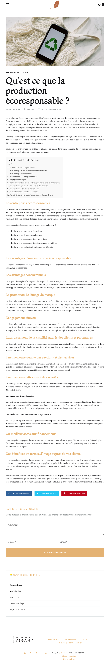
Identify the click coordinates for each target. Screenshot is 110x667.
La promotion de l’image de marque (23, 177)
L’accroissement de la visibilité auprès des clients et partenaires (34, 183)
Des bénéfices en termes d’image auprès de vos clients (31, 195)
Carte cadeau (69, 659)
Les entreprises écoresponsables (21, 167)
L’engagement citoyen (17, 180)
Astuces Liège (16, 585)
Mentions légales (70, 639)
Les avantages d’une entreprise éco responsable (28, 171)
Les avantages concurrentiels (21, 174)
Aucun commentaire (51, 109)
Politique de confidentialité (70, 642)
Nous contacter (69, 656)
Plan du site (53, 639)
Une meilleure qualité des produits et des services (29, 186)
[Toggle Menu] (7, 4)
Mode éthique (16, 591)
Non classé (14, 597)
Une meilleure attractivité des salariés (24, 189)
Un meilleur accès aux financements (23, 192)
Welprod (63, 652)
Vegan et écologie (19, 72)
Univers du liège (17, 603)
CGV (85, 639)
